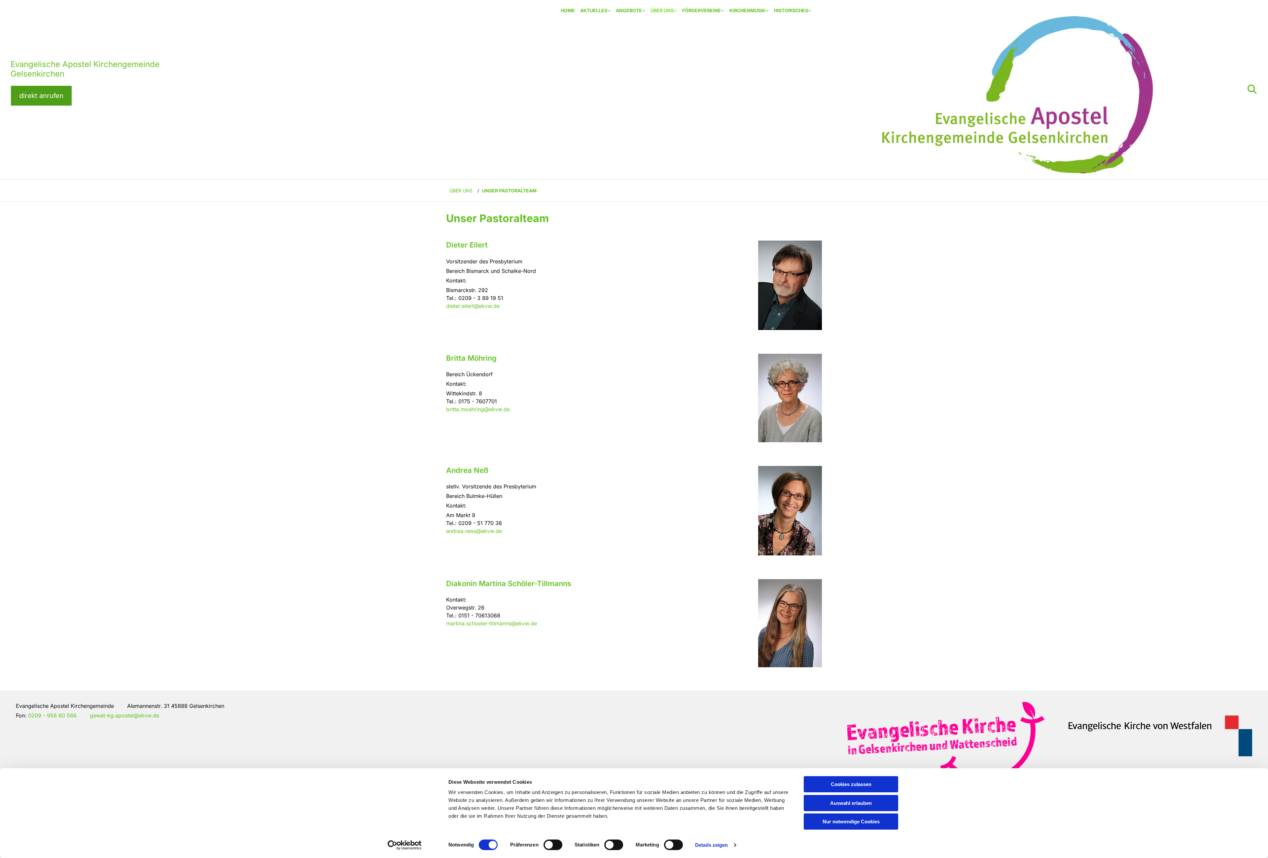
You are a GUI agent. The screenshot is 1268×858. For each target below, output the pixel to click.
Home (568, 10)
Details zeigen (711, 845)
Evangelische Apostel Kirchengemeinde (85, 64)
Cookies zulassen (851, 784)
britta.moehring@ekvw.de (478, 409)
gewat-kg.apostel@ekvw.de (124, 715)
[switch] (553, 845)
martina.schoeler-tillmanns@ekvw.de (491, 623)
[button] (41, 95)
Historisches (791, 10)
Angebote (629, 10)
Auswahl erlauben (851, 803)
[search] (1252, 89)
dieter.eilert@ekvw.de (473, 306)
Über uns (662, 10)
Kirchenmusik (747, 10)
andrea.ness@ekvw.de (474, 531)
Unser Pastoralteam (509, 190)
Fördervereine (701, 10)
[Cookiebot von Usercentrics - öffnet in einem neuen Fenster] (405, 845)
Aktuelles (593, 10)
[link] (595, 10)
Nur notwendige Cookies (851, 821)
